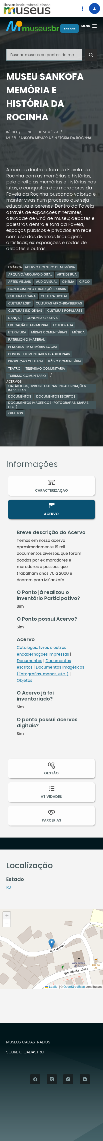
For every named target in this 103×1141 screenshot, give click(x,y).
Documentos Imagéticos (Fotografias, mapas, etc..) (48, 405)
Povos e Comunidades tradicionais (39, 354)
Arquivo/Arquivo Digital (30, 274)
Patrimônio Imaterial (26, 339)
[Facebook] (35, 1079)
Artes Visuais (19, 281)
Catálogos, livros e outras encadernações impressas (47, 388)
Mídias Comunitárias (49, 332)
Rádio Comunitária (64, 361)
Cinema (68, 281)
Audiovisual (46, 281)
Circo (84, 281)
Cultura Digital (54, 296)
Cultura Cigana (22, 296)
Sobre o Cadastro (25, 1052)
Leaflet (53, 986)
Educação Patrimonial (28, 325)
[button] (51, 944)
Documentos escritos (56, 396)
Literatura (17, 332)
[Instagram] (68, 1079)
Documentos (19, 396)
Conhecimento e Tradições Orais (37, 288)
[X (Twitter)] (52, 1079)
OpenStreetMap (74, 986)
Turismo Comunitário (27, 375)
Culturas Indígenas (25, 310)
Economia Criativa (41, 317)
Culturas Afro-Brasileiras (59, 303)
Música (78, 332)
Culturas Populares (64, 310)
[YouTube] (85, 1079)
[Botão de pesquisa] (91, 55)
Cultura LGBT (19, 303)
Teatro (14, 368)
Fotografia (63, 325)
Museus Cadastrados (28, 1042)
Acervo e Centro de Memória (50, 267)
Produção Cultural (25, 361)
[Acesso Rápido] (83, 8)
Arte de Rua (67, 274)
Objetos (15, 413)
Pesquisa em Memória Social (32, 346)
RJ (8, 887)
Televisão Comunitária (45, 368)
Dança (14, 317)
